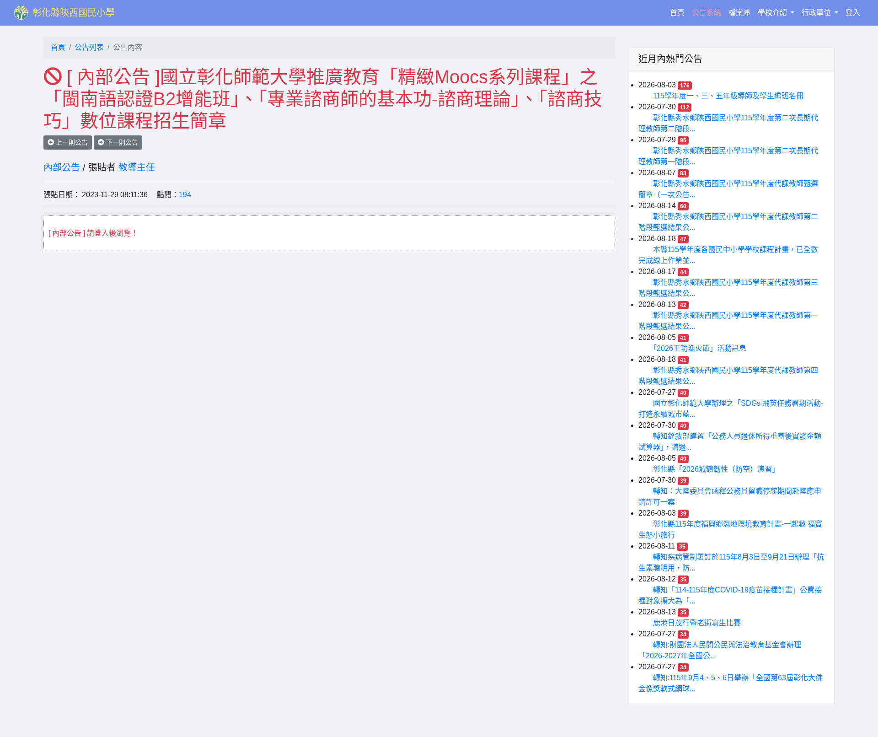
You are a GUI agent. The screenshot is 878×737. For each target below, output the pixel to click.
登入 (853, 12)
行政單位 (817, 12)
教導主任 (136, 167)
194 (185, 195)
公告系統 (706, 12)
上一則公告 (71, 142)
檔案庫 (739, 12)
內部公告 (61, 167)
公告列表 (89, 47)
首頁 (679, 12)
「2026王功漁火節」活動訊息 (699, 348)
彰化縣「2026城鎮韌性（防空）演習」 (716, 469)
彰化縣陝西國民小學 (73, 13)
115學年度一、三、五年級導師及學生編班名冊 (728, 96)
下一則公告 (121, 142)
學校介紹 (773, 12)
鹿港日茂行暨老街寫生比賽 (697, 623)
